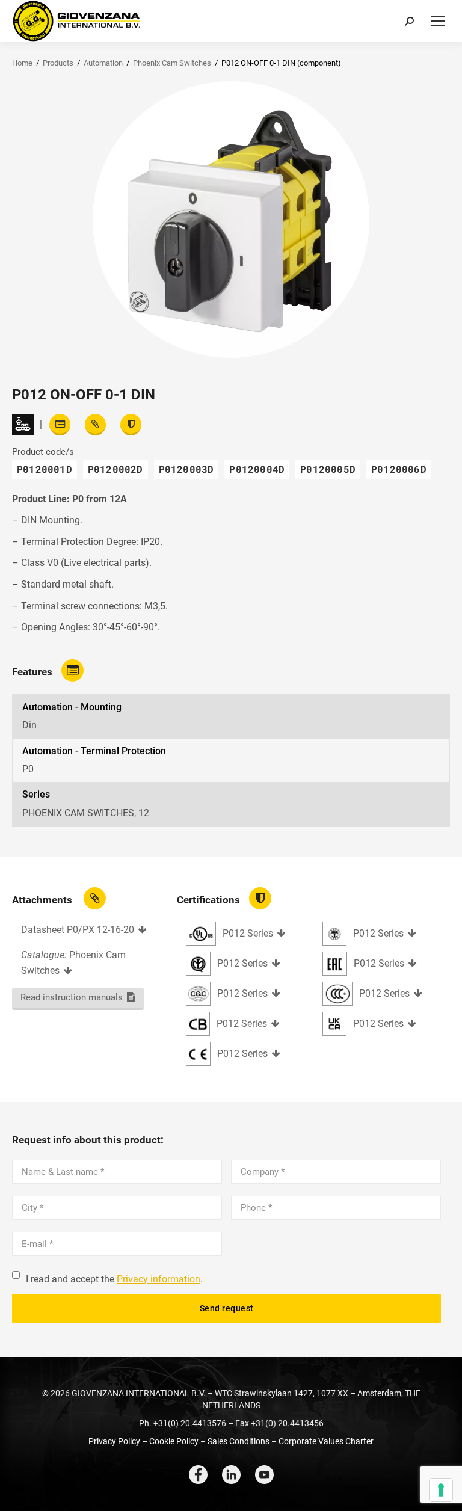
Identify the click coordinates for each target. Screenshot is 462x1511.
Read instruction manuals (71, 997)
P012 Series (248, 933)
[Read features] (59, 424)
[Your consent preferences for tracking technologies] (441, 1490)
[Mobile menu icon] (438, 21)
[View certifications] (130, 424)
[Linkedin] (231, 1474)
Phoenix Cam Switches (172, 62)
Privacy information (158, 1279)
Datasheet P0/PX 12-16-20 (77, 929)
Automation (103, 62)
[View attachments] (95, 424)
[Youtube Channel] (264, 1474)
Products (58, 62)
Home (22, 62)
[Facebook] (198, 1474)
